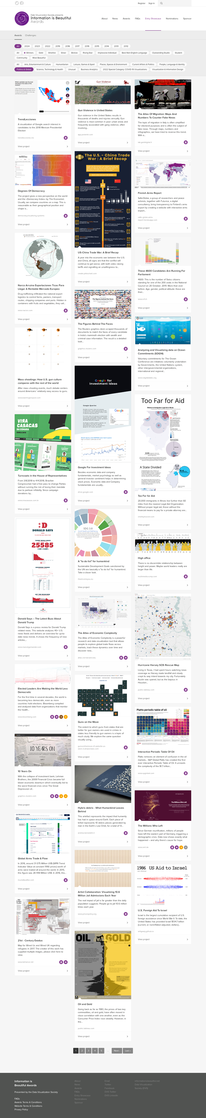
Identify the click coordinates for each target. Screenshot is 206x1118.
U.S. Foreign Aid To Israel (152, 910)
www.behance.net (25, 962)
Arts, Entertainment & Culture (37, 64)
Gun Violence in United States (95, 110)
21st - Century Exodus (30, 940)
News (115, 18)
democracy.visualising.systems (31, 216)
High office (144, 558)
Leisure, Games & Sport (84, 64)
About (105, 18)
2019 (58, 46)
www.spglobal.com (146, 773)
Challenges (30, 35)
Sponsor (187, 18)
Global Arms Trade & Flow (33, 858)
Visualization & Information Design (167, 69)
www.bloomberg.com (27, 717)
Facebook (22, 3)
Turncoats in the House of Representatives (42, 475)
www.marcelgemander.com (29, 647)
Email (107, 1081)
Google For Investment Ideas (94, 467)
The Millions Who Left (150, 825)
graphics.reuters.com (87, 348)
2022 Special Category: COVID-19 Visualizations (125, 69)
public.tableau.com (146, 690)
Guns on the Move (88, 722)
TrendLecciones (27, 119)
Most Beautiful (39, 58)
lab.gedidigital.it (145, 142)
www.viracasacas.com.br (28, 500)
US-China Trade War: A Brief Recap (98, 252)
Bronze (74, 53)
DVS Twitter (110, 1091)
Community (22, 58)
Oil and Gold (85, 1004)
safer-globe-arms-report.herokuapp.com (147, 218)
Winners (29, 53)
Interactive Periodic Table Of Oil (156, 751)
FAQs (137, 18)
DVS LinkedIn (111, 1095)
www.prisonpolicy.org (87, 914)
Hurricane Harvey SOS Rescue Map (158, 665)
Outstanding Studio (161, 53)
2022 (47, 46)
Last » (128, 1050)
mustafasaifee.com (26, 880)
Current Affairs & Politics (143, 64)
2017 (77, 46)
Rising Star (88, 53)
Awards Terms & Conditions (28, 1102)
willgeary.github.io (146, 931)
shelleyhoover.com (146, 517)
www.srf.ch (142, 299)
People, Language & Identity (172, 64)
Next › (117, 1050)
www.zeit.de (143, 847)
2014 (106, 46)
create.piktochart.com (87, 273)
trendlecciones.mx (26, 138)
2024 (26, 46)
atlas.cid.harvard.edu (87, 658)
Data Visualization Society (45, 1092)
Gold (41, 53)
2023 (37, 46)
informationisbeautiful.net (147, 1081)
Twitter (17, 3)
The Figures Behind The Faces (95, 324)
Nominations (172, 18)
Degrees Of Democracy (31, 191)
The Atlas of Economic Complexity (97, 633)
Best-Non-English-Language (134, 53)
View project (23, 146)
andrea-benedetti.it (86, 833)
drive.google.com (85, 492)
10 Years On (25, 771)
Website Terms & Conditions (28, 1106)
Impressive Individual (107, 53)
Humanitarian (62, 64)
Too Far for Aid (146, 496)
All (18, 46)
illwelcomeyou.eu (85, 579)
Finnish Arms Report (149, 193)
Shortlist (52, 53)
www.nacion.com (25, 310)
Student (178, 53)
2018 (67, 46)
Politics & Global (24, 69)
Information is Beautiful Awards (43, 18)
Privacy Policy (21, 1109)
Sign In (152, 3)
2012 (126, 46)
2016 (87, 46)
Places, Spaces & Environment (113, 64)
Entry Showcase (153, 18)
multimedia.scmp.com (147, 576)
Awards (126, 18)
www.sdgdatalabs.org (147, 378)
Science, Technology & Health (50, 69)
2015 (97, 46)
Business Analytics (89, 69)
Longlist (66, 138)
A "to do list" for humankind (93, 561)
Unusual (72, 69)
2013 (116, 46)
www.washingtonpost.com (29, 398)
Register (141, 3)
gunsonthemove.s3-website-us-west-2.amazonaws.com (92, 747)
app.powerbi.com (85, 134)
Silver (63, 53)
